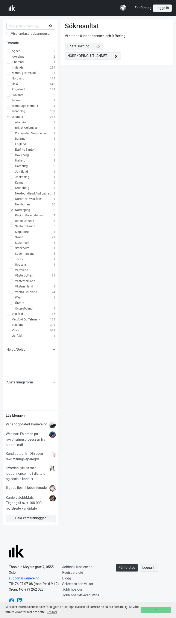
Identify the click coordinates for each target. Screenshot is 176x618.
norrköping (22, 210)
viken (15, 330)
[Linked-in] (20, 601)
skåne (18, 237)
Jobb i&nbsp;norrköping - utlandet (30, 8)
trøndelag (18, 111)
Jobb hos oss (72, 589)
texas (18, 259)
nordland (17, 78)
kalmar (19, 182)
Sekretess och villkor (77, 584)
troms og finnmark (24, 106)
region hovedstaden (28, 215)
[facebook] (11, 601)
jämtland (21, 171)
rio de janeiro (24, 221)
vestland (17, 324)
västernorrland (24, 281)
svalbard (17, 95)
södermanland (24, 253)
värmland (21, 270)
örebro (19, 303)
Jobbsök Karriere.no (77, 567)
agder (15, 51)
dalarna (20, 138)
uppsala (20, 264)
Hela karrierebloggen (30, 518)
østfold (16, 335)
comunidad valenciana (30, 133)
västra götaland (25, 292)
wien (17, 297)
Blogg (66, 578)
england (20, 144)
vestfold (17, 314)
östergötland (23, 308)
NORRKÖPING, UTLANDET (87, 56)
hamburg (21, 166)
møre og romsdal (23, 73)
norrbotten (22, 204)
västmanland (23, 286)
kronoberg (21, 188)
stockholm (21, 248)
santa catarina (24, 226)
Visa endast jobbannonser (30, 34)
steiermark (21, 242)
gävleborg (21, 155)
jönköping (21, 177)
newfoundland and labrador (33, 193)
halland (19, 160)
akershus (17, 56)
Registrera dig (72, 572)
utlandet (17, 116)
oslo (14, 84)
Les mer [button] (52, 612)
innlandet (17, 67)
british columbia (25, 127)
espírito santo (24, 149)
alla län (20, 122)
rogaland (18, 89)
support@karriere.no (24, 578)
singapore (21, 231)
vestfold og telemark (25, 319)
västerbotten (23, 275)
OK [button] (155, 610)
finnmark (17, 62)
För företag (143, 8)
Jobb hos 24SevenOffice (80, 595)
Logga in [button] (162, 8)
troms (15, 100)
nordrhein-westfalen (28, 199)
